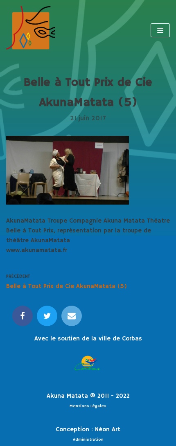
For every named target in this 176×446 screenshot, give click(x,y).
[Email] (71, 316)
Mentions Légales (88, 405)
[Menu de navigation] (160, 30)
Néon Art (107, 429)
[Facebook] (22, 316)
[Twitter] (47, 316)
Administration (88, 439)
